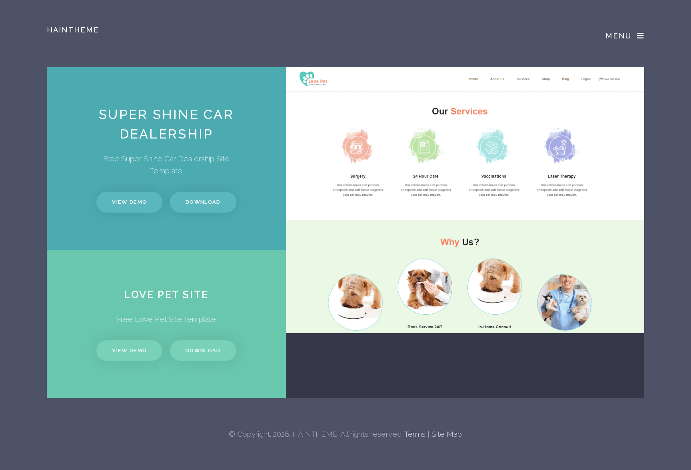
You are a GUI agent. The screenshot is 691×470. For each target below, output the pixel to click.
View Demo (129, 202)
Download (203, 202)
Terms (414, 434)
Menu (618, 35)
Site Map (446, 434)
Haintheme (73, 30)
